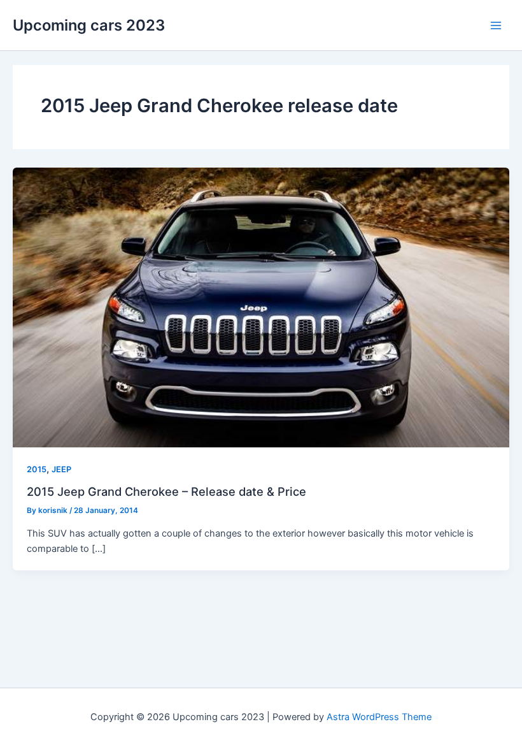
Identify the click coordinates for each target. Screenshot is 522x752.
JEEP (61, 469)
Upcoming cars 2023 (89, 25)
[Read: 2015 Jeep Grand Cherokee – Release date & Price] (261, 307)
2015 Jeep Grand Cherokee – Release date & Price (166, 491)
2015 (36, 469)
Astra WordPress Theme (379, 717)
